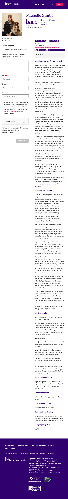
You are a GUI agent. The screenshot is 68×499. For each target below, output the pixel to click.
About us (51, 445)
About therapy (10, 448)
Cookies (42, 453)
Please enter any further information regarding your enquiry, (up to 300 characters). (13, 56)
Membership (9, 445)
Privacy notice (23, 453)
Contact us (50, 453)
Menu (60, 4)
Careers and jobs (22, 445)
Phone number (6, 93)
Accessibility (34, 453)
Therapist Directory (10, 111)
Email (4, 84)
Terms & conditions (11, 453)
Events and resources (38, 445)
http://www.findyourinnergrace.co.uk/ (47, 47)
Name (4, 75)
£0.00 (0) (40, 4)
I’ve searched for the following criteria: (14, 49)
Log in (51, 4)
